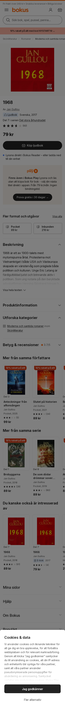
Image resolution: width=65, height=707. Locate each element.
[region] (32, 668)
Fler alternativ (32, 700)
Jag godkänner (32, 689)
